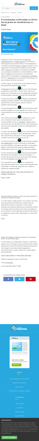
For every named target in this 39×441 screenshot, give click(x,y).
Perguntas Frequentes (19, 383)
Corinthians (33, 76)
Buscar (33, 8)
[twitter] (19, 279)
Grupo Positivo (19, 416)
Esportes (13, 12)
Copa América (6, 17)
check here (34, 431)
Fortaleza (22, 122)
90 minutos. (9, 262)
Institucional (19, 403)
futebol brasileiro (20, 61)
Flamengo (11, 78)
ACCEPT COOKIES (9, 437)
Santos (24, 66)
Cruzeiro (18, 66)
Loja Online (19, 408)
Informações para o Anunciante (19, 379)
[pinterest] (31, 279)
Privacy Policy (24, 429)
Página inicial (5, 12)
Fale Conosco (19, 387)
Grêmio (8, 74)
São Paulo (6, 89)
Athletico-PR (8, 143)
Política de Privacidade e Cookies (19, 391)
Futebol (19, 12)
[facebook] (8, 279)
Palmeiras (25, 76)
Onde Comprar (19, 412)
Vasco (8, 70)
